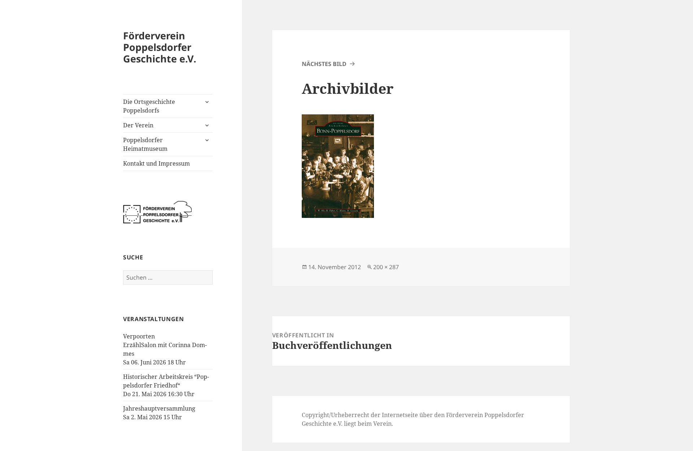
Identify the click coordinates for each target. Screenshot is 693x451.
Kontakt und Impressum (156, 163)
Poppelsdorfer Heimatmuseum (145, 144)
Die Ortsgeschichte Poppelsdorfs (149, 106)
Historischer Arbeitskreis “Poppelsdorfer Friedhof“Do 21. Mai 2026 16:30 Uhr (166, 385)
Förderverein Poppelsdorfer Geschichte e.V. (159, 47)
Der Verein (138, 125)
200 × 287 (386, 267)
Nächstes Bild (324, 64)
